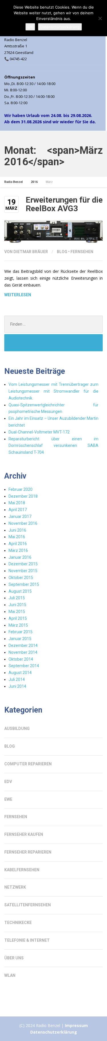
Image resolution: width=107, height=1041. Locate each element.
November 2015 (23, 570)
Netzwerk (15, 887)
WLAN (9, 975)
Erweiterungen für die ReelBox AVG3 (64, 204)
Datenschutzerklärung (53, 1032)
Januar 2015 (20, 638)
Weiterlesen (17, 294)
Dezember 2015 (23, 564)
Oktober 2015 (21, 577)
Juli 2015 (17, 598)
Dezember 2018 (23, 496)
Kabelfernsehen (21, 870)
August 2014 (20, 672)
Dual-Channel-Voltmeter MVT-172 (39, 432)
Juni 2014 (17, 686)
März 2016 (18, 550)
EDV (8, 781)
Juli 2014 (17, 679)
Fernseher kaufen (23, 834)
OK (30, 27)
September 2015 (24, 584)
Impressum (76, 1025)
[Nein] (100, 18)
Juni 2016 (17, 530)
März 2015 (18, 625)
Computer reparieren (28, 764)
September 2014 (24, 665)
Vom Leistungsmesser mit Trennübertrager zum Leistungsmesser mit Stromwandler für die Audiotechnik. (53, 391)
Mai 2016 (17, 536)
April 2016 (18, 543)
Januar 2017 (20, 516)
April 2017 (18, 509)
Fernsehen (81, 251)
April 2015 (18, 618)
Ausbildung (17, 728)
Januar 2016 (20, 557)
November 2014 (23, 652)
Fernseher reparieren (27, 852)
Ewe (8, 799)
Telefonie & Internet (27, 940)
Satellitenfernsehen (27, 905)
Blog (62, 251)
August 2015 (20, 591)
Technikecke (18, 922)
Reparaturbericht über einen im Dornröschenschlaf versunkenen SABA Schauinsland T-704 (53, 446)
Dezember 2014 (23, 645)
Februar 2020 (21, 489)
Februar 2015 (21, 632)
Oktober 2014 (21, 659)
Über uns (14, 958)
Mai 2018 (17, 503)
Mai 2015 (17, 611)
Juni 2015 (17, 604)
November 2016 (23, 523)
